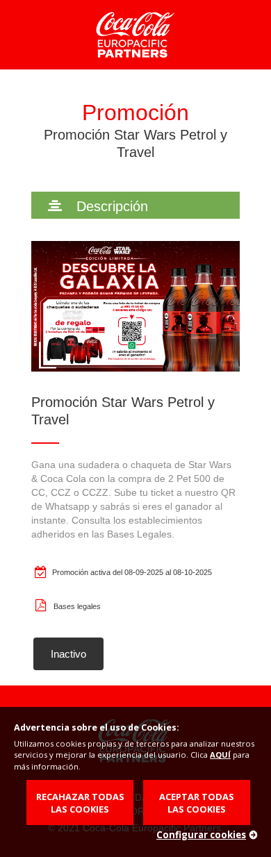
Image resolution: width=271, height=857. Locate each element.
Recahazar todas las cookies (80, 802)
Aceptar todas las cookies (196, 802)
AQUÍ (220, 754)
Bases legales (77, 606)
